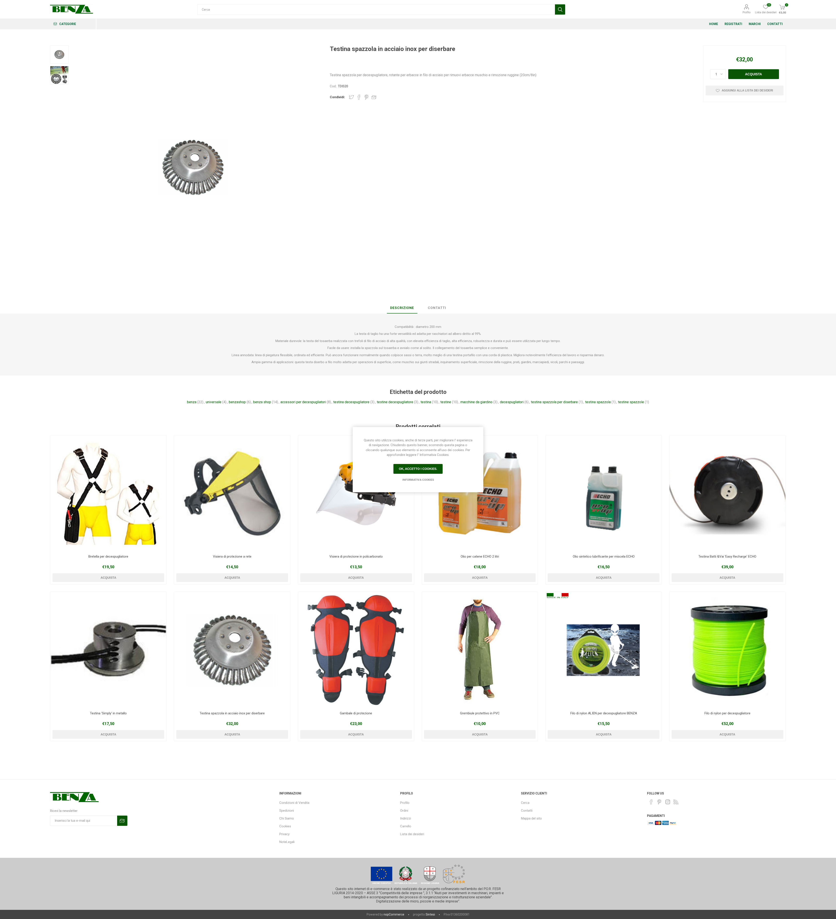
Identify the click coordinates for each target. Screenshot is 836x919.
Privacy (284, 834)
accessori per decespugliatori (303, 402)
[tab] (402, 308)
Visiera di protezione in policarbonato (356, 556)
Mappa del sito (531, 818)
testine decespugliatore (395, 402)
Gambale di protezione (356, 713)
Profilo (747, 12)
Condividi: (337, 97)
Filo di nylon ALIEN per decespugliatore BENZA (603, 713)
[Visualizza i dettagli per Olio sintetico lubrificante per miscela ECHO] (604, 493)
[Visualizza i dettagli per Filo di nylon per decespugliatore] (727, 650)
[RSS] (676, 801)
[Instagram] (667, 801)
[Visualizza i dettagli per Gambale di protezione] (356, 650)
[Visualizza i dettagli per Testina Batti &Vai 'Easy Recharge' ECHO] (727, 493)
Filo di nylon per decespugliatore (727, 713)
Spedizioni (286, 811)
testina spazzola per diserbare (554, 402)
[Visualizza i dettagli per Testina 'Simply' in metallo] (108, 650)
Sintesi (430, 914)
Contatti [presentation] (437, 308)
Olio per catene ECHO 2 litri (480, 556)
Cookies (285, 826)
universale (213, 402)
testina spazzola (598, 402)
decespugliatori (512, 402)
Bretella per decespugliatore (108, 556)
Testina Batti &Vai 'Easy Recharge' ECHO (727, 556)
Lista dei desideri (412, 834)
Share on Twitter (351, 97)
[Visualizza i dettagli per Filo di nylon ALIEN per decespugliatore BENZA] (604, 650)
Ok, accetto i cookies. (418, 468)
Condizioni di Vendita (294, 803)
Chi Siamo (286, 818)
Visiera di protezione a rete (232, 556)
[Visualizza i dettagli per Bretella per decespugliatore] (108, 493)
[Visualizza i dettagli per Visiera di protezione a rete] (232, 493)
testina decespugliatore (351, 402)
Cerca (525, 803)
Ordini (404, 811)
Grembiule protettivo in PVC (480, 713)
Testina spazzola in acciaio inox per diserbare (232, 713)
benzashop (237, 402)
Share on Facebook (359, 97)
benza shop (262, 402)
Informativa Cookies (418, 479)
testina (426, 402)
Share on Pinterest (366, 97)
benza (191, 402)
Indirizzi (405, 818)
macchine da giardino (476, 402)
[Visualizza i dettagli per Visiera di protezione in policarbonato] (356, 493)
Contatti (527, 811)
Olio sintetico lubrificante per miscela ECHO (604, 556)
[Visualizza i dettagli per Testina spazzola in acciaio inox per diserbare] (232, 650)
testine (445, 402)
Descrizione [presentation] (402, 308)
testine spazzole (631, 402)
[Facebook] (651, 801)
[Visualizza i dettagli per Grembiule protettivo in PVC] (480, 650)
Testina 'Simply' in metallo (108, 713)
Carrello (405, 826)
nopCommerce (394, 914)
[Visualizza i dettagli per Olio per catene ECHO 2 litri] (480, 493)
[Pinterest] (659, 801)
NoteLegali (287, 842)
